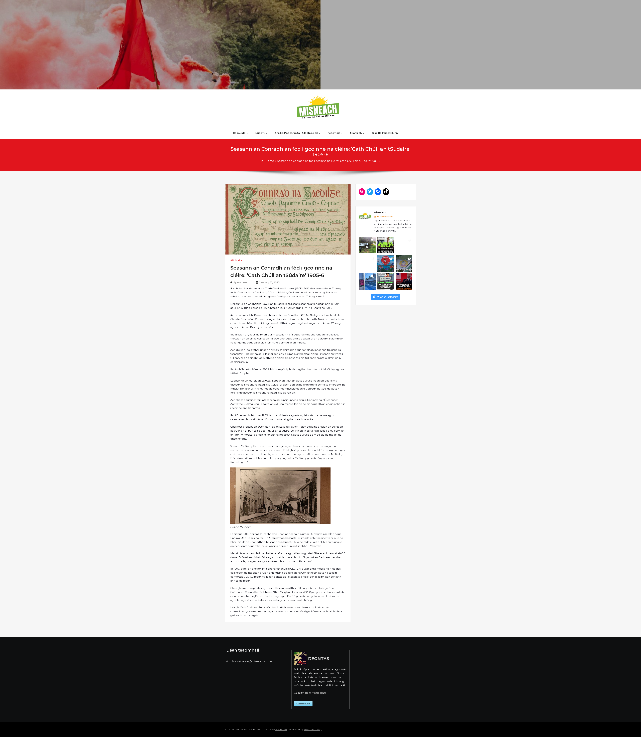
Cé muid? (239, 133)
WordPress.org (313, 729)
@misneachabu (383, 216)
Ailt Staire (236, 260)
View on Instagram (387, 296)
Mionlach (356, 133)
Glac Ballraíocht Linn (385, 133)
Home (269, 161)
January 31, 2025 (269, 282)
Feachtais (334, 133)
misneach (243, 282)
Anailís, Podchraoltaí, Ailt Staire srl (296, 133)
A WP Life (281, 729)
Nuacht (260, 133)
